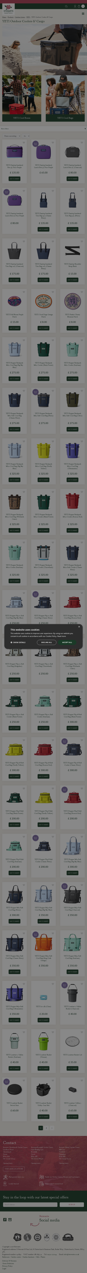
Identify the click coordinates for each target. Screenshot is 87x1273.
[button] (18, 642)
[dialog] (43, 636)
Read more (61, 636)
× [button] (79, 627)
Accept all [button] (67, 642)
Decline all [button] (46, 642)
